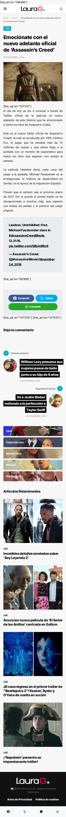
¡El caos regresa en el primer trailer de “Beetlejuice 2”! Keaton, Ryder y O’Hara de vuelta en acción (32, 691)
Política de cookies (47, 799)
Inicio (5, 18)
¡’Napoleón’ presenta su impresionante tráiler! (22, 759)
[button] (5, 9)
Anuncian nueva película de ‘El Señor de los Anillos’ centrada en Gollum (32, 622)
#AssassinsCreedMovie (26, 235)
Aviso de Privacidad (19, 799)
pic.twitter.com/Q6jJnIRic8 (28, 246)
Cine (15, 18)
